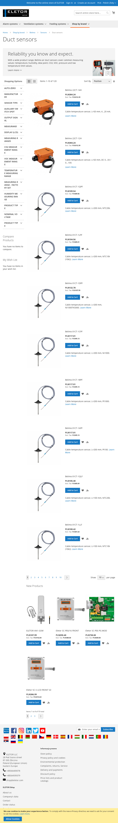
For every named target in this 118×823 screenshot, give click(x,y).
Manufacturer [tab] (11, 95)
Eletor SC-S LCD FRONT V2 (38, 690)
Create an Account (86, 2)
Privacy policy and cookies (52, 757)
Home (5, 32)
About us (7, 792)
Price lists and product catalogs (51, 779)
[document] (59, 815)
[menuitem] (11, 23)
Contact (6, 800)
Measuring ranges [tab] (11, 139)
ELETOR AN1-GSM (34, 630)
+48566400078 (13, 770)
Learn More (70, 115)
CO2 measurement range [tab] (10, 150)
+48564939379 (13, 775)
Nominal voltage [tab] (10, 215)
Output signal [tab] (11, 119)
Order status (9, 804)
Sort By (87, 81)
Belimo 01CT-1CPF (73, 331)
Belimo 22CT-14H (73, 90)
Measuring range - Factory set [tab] (11, 185)
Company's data (10, 796)
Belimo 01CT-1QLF (74, 476)
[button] (106, 3)
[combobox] (92, 13)
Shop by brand (19, 32)
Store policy (46, 753)
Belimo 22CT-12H (73, 138)
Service (64, 765)
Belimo (33, 32)
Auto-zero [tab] (10, 88)
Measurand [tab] (10, 126)
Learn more (24, 813)
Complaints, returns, (50, 765)
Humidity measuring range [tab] (11, 196)
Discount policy (47, 774)
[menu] (59, 24)
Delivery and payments (51, 770)
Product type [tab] (11, 207)
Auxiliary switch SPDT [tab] (11, 110)
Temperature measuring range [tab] (11, 173)
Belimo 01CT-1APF (73, 428)
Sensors (43, 32)
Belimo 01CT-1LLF (73, 524)
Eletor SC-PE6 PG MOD (96, 630)
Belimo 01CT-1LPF (73, 235)
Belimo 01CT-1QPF (74, 186)
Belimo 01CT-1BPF (73, 379)
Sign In (69, 2)
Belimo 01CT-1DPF (74, 283)
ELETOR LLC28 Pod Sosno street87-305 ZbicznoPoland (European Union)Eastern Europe (15, 760)
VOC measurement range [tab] (10, 161)
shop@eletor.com (14, 780)
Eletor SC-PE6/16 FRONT (67, 630)
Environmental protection (52, 761)
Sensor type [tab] (11, 102)
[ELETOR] (16, 13)
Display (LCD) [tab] (11, 132)
